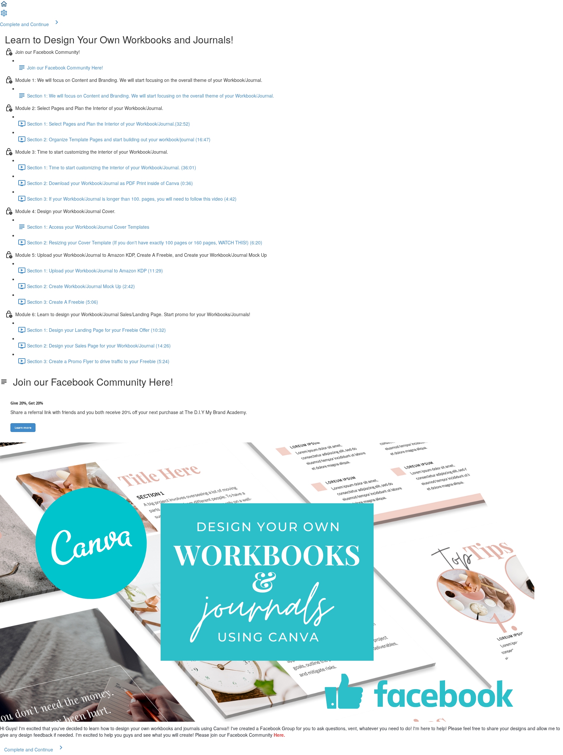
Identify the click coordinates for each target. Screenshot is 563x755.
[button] (4, 6)
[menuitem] (4, 15)
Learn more (23, 427)
